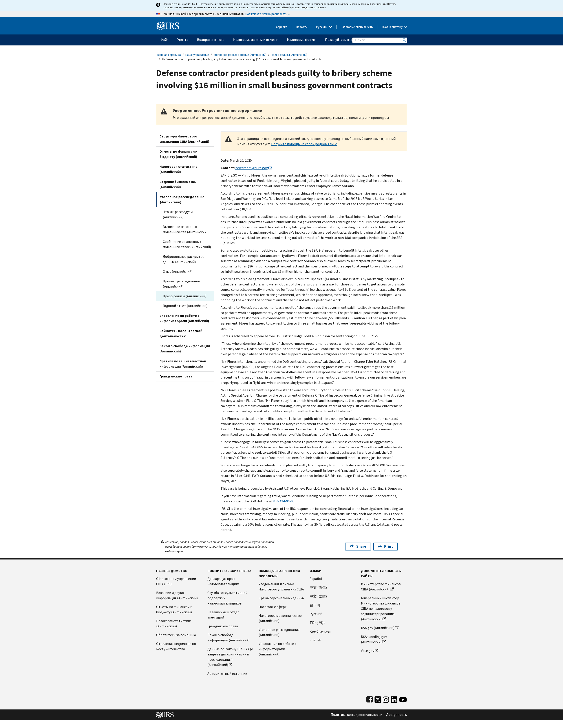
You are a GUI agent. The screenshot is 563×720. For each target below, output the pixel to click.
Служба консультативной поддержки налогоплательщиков (227, 598)
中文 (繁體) (318, 596)
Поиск (404, 40)
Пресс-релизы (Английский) (289, 55)
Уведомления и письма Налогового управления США (281, 587)
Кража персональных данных (281, 598)
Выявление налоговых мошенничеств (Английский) (185, 229)
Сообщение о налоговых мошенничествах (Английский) (187, 244)
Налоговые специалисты (357, 27)
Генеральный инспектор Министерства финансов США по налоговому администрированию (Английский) (380, 608)
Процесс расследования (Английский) (181, 284)
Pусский (316, 614)
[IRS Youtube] (403, 699)
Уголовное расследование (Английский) (240, 55)
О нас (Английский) (177, 271)
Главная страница (169, 55)
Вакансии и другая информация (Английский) (177, 595)
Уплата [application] (182, 39)
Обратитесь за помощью (176, 635)
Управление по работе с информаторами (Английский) (184, 318)
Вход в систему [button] (392, 27)
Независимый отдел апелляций (223, 615)
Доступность (396, 715)
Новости (301, 27)
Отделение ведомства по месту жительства (176, 646)
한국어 (315, 605)
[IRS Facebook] (369, 699)
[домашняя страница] (168, 24)
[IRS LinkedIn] (394, 699)
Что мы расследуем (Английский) (178, 214)
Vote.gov (367, 650)
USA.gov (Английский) (377, 628)
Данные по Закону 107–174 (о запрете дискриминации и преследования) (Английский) (230, 657)
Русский (322, 27)
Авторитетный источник (227, 673)
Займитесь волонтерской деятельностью (180, 333)
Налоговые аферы (273, 607)
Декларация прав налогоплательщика (223, 581)
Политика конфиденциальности (356, 715)
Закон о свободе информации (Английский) (184, 349)
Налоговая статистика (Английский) (178, 169)
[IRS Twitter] (378, 699)
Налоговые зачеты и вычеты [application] (255, 39)
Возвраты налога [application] (210, 39)
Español (316, 578)
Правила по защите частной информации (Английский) (182, 364)
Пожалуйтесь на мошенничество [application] (351, 39)
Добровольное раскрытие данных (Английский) (183, 259)
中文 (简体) (318, 587)
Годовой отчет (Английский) (185, 305)
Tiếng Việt (317, 622)
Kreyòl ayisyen (320, 631)
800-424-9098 (283, 501)
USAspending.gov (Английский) (374, 639)
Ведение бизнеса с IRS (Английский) (177, 184)
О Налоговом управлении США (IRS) (176, 581)
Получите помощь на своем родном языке (304, 144)
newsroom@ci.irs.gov (251, 168)
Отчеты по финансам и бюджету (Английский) (178, 154)
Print (388, 546)
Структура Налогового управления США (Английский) (184, 139)
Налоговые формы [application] (301, 39)
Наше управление (197, 55)
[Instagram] (386, 699)
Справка (281, 27)
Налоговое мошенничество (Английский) (280, 618)
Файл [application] (164, 39)
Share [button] (361, 546)
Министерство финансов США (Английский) (381, 587)
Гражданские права (175, 376)
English (315, 640)
